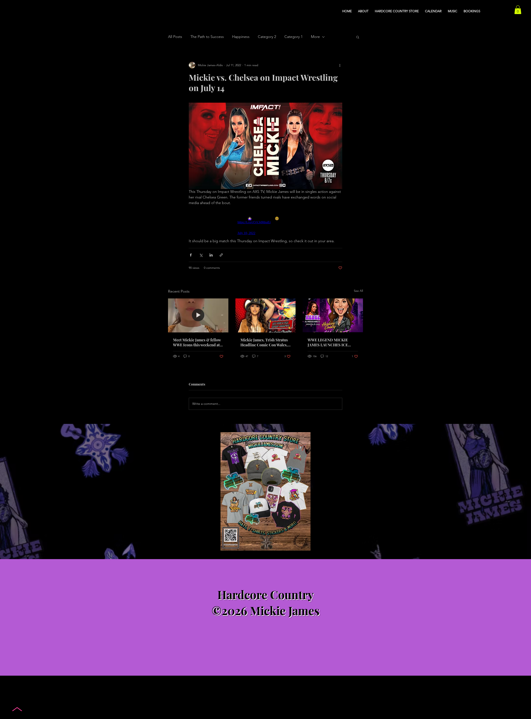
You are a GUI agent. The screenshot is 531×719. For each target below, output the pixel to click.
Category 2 (267, 36)
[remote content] (265, 222)
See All (358, 291)
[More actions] (339, 65)
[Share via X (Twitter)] (201, 255)
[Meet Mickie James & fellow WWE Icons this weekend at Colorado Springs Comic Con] (198, 315)
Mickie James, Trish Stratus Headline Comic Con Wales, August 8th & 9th (264, 342)
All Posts (175, 36)
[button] (517, 9)
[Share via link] (221, 255)
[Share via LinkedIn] (211, 255)
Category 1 (293, 36)
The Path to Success (207, 36)
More (315, 36)
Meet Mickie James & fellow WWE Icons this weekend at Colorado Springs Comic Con (198, 342)
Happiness (241, 36)
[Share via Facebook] (191, 255)
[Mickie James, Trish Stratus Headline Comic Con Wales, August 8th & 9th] (265, 315)
